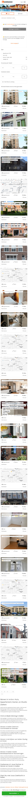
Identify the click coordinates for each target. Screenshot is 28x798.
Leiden (13, 18)
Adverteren (7, 787)
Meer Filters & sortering (9, 81)
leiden (11, 699)
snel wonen (2, 787)
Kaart (21, 13)
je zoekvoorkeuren (10, 24)
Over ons (12, 787)
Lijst (8, 13)
